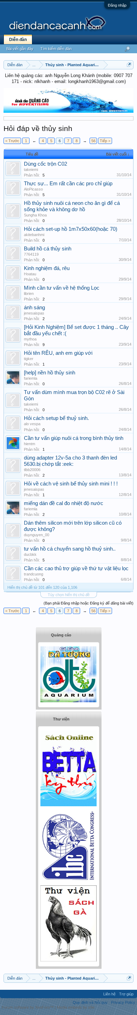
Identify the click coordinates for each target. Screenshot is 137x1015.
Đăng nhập (117, 5)
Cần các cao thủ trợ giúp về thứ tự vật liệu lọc (76, 568)
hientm (29, 444)
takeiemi (31, 169)
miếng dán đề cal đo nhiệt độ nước (63, 503)
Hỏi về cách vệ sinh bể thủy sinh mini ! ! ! (71, 483)
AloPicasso (33, 189)
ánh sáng (34, 307)
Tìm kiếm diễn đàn (56, 49)
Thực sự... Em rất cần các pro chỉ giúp (68, 183)
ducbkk (30, 554)
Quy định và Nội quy (90, 1002)
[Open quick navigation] (129, 64)
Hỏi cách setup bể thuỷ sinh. (56, 418)
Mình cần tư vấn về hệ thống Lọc (61, 288)
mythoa (30, 339)
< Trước (12, 141)
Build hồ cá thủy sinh (47, 248)
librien (29, 293)
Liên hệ (109, 994)
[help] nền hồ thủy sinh (49, 372)
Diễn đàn (18, 39)
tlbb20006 (32, 470)
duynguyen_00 (36, 535)
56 (93, 141)
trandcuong (33, 574)
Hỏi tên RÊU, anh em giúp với (58, 353)
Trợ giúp (126, 994)
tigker (28, 359)
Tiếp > (105, 141)
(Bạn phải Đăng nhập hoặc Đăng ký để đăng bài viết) (88, 603)
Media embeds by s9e (75, 1007)
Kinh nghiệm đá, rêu (47, 268)
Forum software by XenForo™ (28, 1007)
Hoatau (30, 274)
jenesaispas (34, 313)
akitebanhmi (34, 235)
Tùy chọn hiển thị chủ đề (69, 595)
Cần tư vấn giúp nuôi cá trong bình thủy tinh (73, 438)
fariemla (30, 378)
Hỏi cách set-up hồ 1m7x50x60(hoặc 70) (70, 229)
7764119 (31, 254)
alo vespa (32, 424)
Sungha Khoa (35, 215)
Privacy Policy (123, 1002)
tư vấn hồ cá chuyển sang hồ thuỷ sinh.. (70, 549)
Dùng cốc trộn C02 (45, 164)
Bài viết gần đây (19, 49)
